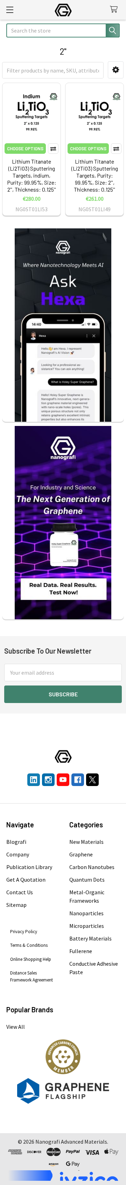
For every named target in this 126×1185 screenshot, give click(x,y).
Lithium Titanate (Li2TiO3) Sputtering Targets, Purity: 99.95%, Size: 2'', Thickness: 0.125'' (94, 175)
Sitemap (16, 904)
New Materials (86, 841)
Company (17, 854)
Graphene (81, 854)
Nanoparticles (86, 913)
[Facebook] (77, 779)
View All (15, 1026)
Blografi (16, 841)
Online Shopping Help (30, 959)
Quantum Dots (87, 879)
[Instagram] (48, 779)
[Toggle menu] (9, 9)
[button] (116, 69)
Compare (53, 148)
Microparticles (86, 925)
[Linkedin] (33, 779)
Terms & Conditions (29, 945)
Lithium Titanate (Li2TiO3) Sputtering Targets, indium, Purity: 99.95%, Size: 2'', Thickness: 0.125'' (31, 175)
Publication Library (29, 866)
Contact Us (19, 892)
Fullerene (80, 951)
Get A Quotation (26, 879)
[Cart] (115, 10)
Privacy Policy (23, 932)
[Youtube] (63, 779)
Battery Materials (90, 938)
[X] (92, 779)
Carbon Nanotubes (91, 866)
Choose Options (25, 148)
